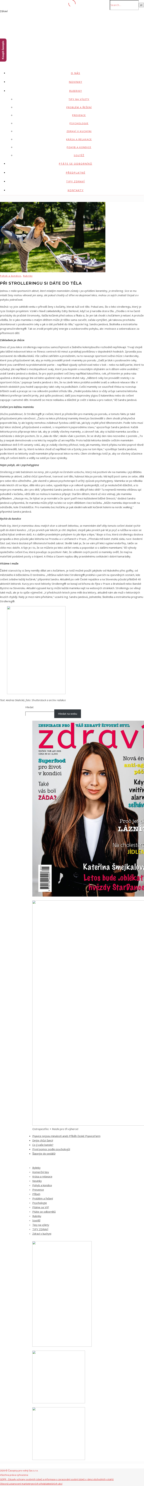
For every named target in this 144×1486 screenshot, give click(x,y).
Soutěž (79, 155)
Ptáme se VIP (40, 1207)
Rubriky (75, 91)
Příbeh (36, 1194)
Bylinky (36, 1167)
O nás (75, 73)
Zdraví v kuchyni (79, 131)
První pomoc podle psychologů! (51, 1149)
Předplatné (75, 172)
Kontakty (76, 190)
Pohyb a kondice (79, 147)
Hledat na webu (67, 713)
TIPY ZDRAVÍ (75, 181)
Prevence (79, 115)
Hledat (29, 707)
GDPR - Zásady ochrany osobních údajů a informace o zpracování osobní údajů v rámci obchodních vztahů (57, 1479)
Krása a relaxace (79, 139)
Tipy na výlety (79, 99)
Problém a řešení (79, 107)
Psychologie (79, 123)
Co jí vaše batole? (42, 1145)
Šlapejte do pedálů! (43, 1153)
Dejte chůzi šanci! (42, 1140)
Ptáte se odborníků (75, 163)
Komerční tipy (40, 1172)
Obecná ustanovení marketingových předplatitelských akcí (31, 1483)
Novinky (75, 82)
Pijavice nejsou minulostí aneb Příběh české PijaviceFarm (66, 1136)
